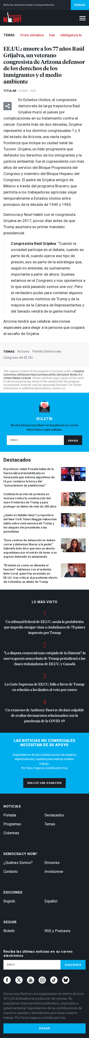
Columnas (11, 833)
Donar (79, 5)
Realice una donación (44, 783)
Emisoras (52, 862)
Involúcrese (53, 871)
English (9, 901)
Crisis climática (32, 35)
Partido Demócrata (46, 351)
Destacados (54, 815)
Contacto (10, 871)
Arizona (23, 351)
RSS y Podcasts (57, 931)
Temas (49, 824)
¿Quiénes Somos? (18, 862)
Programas (12, 824)
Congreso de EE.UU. (18, 357)
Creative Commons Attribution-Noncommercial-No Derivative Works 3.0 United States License (43, 374)
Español (50, 901)
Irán (52, 35)
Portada (9, 815)
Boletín (9, 931)
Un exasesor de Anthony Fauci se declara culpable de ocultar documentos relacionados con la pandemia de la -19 (44, 715)
